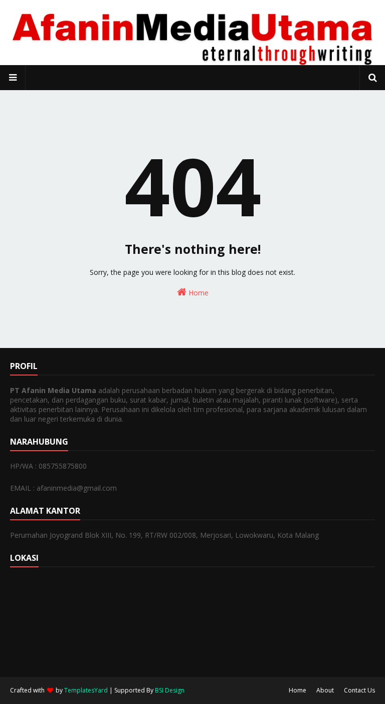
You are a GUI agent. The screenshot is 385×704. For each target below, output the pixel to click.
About (325, 690)
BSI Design (169, 690)
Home (197, 292)
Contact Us (359, 690)
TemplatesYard (86, 690)
